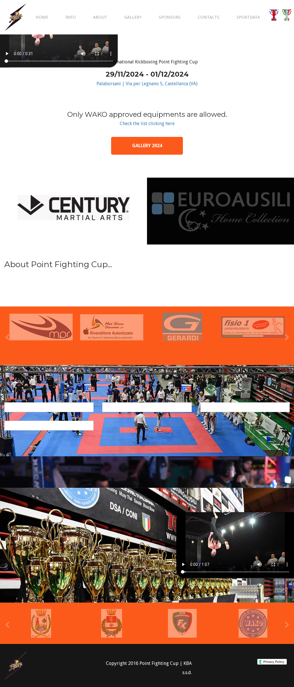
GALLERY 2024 (147, 145)
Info (70, 17)
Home (42, 17)
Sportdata (248, 17)
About (100, 17)
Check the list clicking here (147, 123)
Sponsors (170, 17)
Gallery (133, 17)
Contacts (208, 17)
